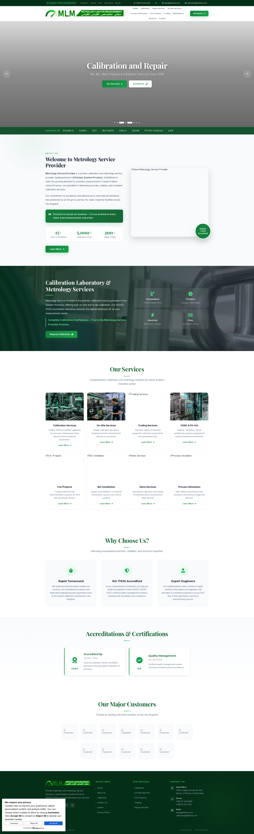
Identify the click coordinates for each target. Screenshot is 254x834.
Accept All (53, 823)
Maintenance (178, 13)
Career (100, 807)
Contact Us (138, 84)
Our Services (113, 84)
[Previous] (6, 74)
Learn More (56, 249)
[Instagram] (66, 805)
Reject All (34, 823)
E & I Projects (155, 13)
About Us (152, 18)
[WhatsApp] (72, 805)
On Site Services (174, 8)
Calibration (145, 8)
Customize (14, 823)
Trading (167, 13)
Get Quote (198, 13)
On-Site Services (142, 793)
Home (135, 8)
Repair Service (159, 8)
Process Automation (138, 13)
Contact (162, 18)
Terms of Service (201, 830)
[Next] (247, 74)
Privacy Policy (103, 812)
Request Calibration (60, 334)
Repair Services (142, 807)
